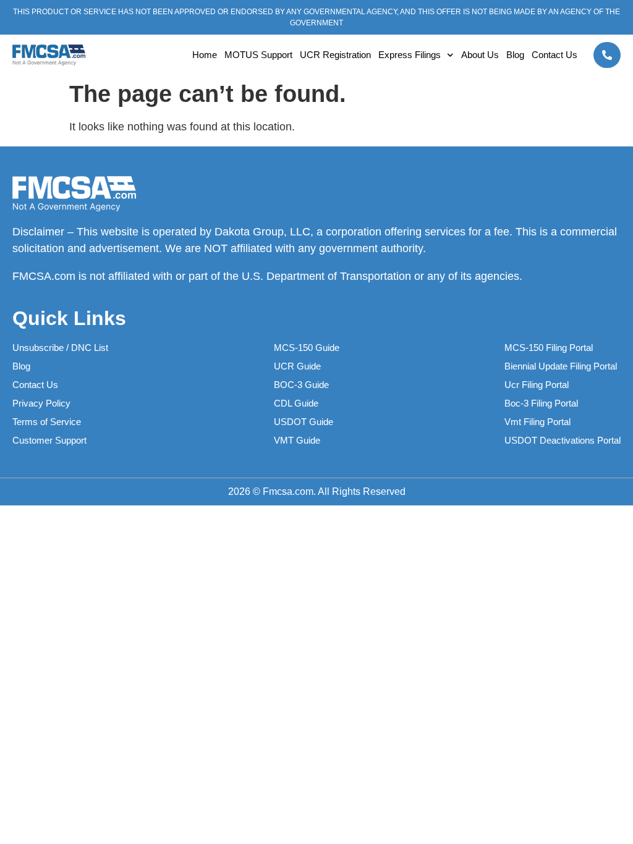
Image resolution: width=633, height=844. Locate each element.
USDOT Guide (303, 421)
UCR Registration (335, 54)
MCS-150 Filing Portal (548, 347)
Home (204, 54)
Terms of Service (46, 421)
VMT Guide (297, 440)
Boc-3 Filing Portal (541, 403)
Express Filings (409, 54)
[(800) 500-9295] (607, 55)
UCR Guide (297, 366)
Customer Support (49, 440)
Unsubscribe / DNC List (60, 347)
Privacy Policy (41, 403)
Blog (515, 54)
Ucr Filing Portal (536, 384)
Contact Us (554, 54)
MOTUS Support (258, 54)
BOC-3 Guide (301, 384)
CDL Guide (296, 403)
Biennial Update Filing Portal (560, 366)
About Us (480, 54)
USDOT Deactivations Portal (562, 440)
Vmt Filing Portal (537, 421)
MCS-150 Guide (306, 347)
